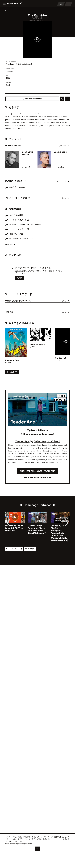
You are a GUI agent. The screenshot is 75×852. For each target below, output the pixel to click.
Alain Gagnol (27, 64)
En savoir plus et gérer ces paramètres (19, 844)
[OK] (37, 849)
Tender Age (22, 441)
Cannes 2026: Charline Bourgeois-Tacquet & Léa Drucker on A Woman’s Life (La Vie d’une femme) (59, 533)
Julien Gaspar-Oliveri (47, 441)
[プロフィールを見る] (68, 4)
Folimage (9, 71)
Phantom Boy (12, 360)
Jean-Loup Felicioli (13, 64)
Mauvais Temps (37, 344)
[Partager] (62, 99)
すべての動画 (29, 549)
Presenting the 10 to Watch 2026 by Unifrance (14, 528)
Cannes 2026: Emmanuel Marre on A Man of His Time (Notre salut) (37, 529)
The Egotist (60, 358)
